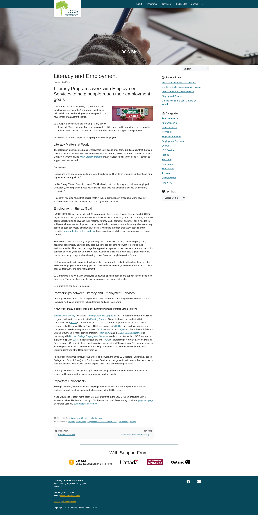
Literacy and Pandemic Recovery (135, 434)
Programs (152, 4)
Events (165, 146)
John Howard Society (64, 315)
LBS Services (96, 418)
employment (81, 421)
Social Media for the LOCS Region (179, 82)
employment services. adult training (102, 421)
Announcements (170, 118)
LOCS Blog (181, 4)
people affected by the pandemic (79, 231)
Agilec (122, 329)
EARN (76, 339)
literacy (133, 421)
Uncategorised (169, 178)
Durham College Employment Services (88, 336)
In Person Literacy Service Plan (178, 91)
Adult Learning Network (131, 333)
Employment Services (80, 418)
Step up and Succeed (172, 96)
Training (166, 173)
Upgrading (167, 182)
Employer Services (171, 136)
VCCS (73, 322)
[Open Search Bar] (203, 4)
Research (166, 159)
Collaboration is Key (66, 435)
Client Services (169, 127)
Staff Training (168, 168)
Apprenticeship (169, 123)
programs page (145, 400)
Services (166, 4)
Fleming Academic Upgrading (101, 315)
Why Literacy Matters (91, 157)
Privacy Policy (69, 501)
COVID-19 (167, 132)
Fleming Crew (97, 319)
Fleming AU (105, 333)
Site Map (58, 501)
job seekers (123, 421)
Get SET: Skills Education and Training (181, 87)
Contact (194, 4)
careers (71, 421)
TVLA (99, 329)
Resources (167, 164)
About (139, 4)
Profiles (165, 155)
